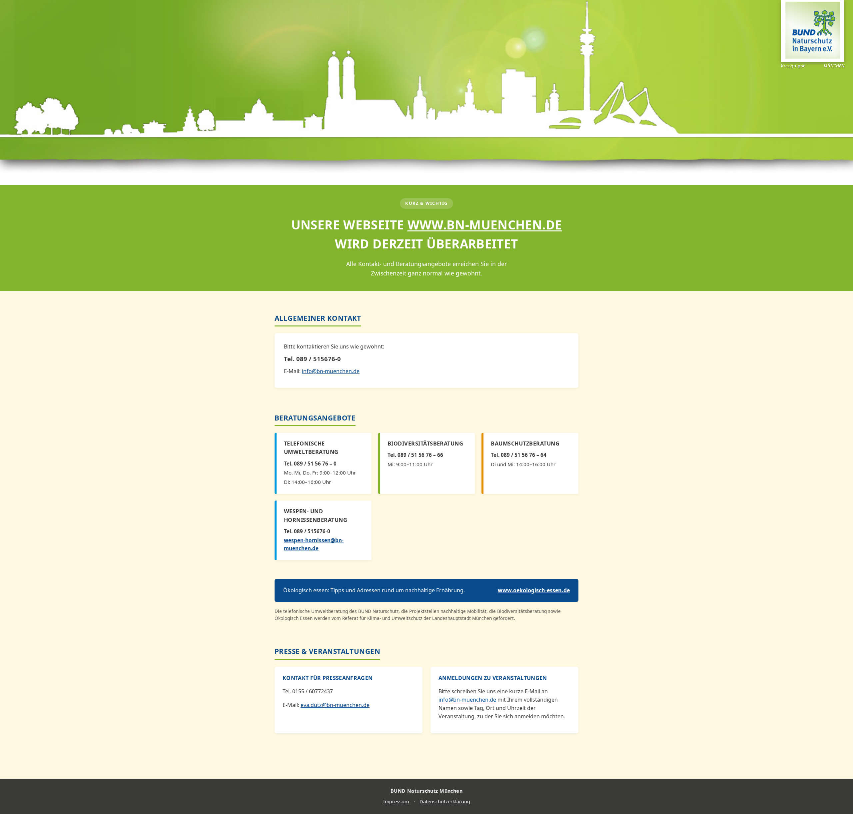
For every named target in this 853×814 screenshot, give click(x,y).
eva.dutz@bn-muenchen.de (335, 705)
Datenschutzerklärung (445, 801)
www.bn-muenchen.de (485, 224)
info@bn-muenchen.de (331, 371)
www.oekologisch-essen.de (534, 590)
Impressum (396, 801)
